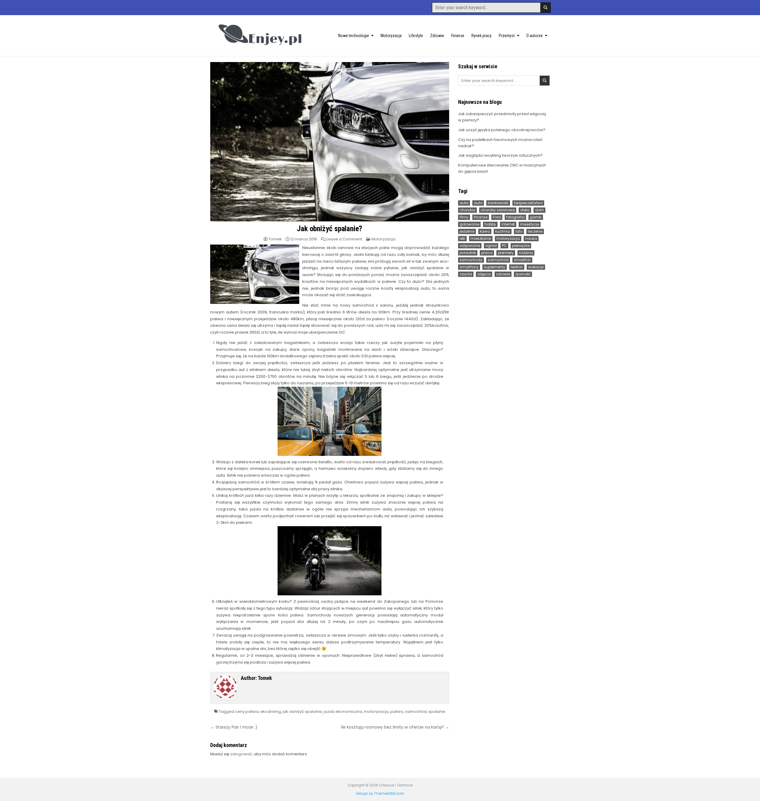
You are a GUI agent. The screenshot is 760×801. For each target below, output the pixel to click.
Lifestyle (416, 35)
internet (508, 224)
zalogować (241, 754)
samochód (416, 711)
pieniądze (521, 245)
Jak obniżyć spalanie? (329, 228)
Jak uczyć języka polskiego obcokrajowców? (501, 130)
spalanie (436, 711)
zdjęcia (484, 274)
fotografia (515, 217)
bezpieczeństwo (528, 202)
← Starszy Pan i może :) (233, 727)
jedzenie (467, 231)
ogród (491, 245)
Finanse (457, 35)
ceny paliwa (247, 711)
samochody (471, 259)
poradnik (468, 252)
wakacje (536, 266)
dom (539, 209)
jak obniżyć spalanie (302, 711)
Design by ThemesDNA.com (380, 793)
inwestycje (529, 224)
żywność (523, 274)
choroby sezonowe (498, 209)
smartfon (522, 259)
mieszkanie (481, 238)
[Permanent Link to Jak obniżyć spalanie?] (329, 141)
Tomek (275, 239)
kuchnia (502, 231)
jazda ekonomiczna (343, 711)
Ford (497, 217)
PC (504, 245)
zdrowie (503, 274)
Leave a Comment (344, 239)
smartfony (469, 266)
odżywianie (470, 245)
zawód (466, 274)
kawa (485, 231)
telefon (517, 266)
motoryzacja (376, 711)
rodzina (526, 252)
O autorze (534, 35)
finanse (480, 217)
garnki (536, 217)
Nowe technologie (353, 35)
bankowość (498, 202)
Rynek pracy (481, 35)
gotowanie (469, 224)
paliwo (396, 711)
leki (462, 238)
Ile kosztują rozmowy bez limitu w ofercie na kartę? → (395, 727)
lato (518, 231)
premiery (506, 252)
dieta (525, 209)
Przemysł (507, 35)
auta (464, 202)
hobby (490, 224)
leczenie (535, 231)
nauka (531, 238)
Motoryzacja (391, 35)
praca (487, 252)
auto (478, 202)
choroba (467, 209)
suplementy (494, 266)
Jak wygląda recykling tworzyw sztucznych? (500, 155)
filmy (464, 217)
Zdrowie (437, 35)
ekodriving (270, 711)
